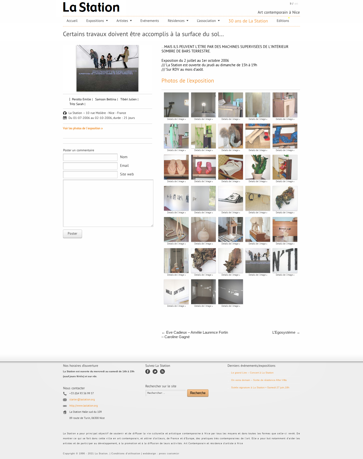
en (296, 3)
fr (291, 3)
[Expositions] (97, 20)
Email (124, 166)
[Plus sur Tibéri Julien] (129, 99)
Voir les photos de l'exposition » (83, 129)
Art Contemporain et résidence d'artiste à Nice (213, 443)
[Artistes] (124, 20)
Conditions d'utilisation (125, 453)
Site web (127, 174)
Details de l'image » (176, 119)
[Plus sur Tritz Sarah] (77, 104)
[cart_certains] (107, 68)
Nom (123, 157)
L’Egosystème (286, 332)
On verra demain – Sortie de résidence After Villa (259, 380)
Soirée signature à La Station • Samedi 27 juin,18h (260, 387)
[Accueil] (72, 20)
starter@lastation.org (82, 400)
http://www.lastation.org (83, 406)
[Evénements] (150, 20)
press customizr (169, 453)
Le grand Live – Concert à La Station (252, 372)
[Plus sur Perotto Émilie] (83, 99)
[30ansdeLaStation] (248, 21)
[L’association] (208, 20)
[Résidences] (178, 20)
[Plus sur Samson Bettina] (107, 99)
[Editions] (283, 20)
